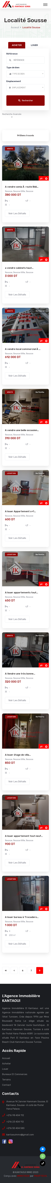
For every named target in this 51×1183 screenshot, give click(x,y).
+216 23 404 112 (15, 1121)
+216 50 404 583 (15, 1128)
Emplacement (13, 81)
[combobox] (25, 73)
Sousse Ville (19, 191)
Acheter (6, 1063)
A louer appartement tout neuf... (24, 836)
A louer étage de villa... (18, 754)
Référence (12, 54)
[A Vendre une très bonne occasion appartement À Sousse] (25, 649)
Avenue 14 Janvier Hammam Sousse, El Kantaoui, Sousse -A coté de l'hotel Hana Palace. (27, 1105)
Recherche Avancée (11, 114)
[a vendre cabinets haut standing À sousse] (25, 244)
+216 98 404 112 (15, 1115)
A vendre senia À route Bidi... (21, 186)
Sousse (8, 191)
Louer (5, 1069)
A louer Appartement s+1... (20, 511)
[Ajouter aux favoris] (46, 178)
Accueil (6, 1058)
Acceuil (15, 27)
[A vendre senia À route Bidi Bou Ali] (25, 163)
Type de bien (12, 67)
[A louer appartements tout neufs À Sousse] (25, 568)
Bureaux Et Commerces (14, 1074)
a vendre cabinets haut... (19, 267)
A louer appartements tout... (21, 592)
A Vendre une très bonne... (20, 673)
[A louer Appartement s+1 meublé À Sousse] (25, 487)
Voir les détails (17, 213)
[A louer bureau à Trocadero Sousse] (25, 893)
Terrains (6, 1079)
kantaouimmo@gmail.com (20, 1134)
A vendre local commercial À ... (22, 349)
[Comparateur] (41, 178)
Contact (6, 1085)
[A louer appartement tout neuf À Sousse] (25, 812)
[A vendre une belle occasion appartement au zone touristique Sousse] (25, 406)
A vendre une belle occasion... (22, 430)
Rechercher (27, 100)
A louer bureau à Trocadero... (22, 917)
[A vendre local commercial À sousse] (25, 325)
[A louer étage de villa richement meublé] (25, 731)
